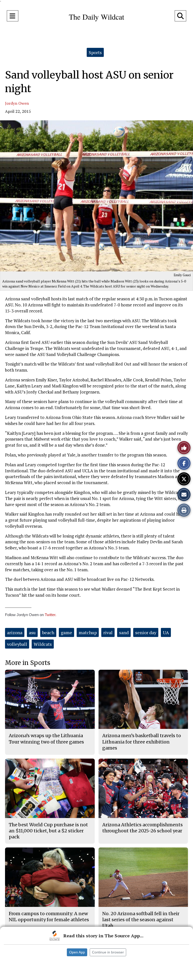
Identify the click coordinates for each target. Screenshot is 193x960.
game (66, 632)
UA (166, 632)
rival (108, 632)
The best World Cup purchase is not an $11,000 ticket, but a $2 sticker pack (48, 831)
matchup (88, 632)
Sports (95, 52)
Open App (77, 952)
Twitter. (50, 615)
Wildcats (43, 644)
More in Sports (27, 663)
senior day (145, 632)
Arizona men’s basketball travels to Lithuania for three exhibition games (141, 742)
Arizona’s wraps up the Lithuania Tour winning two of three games (46, 738)
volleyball (17, 644)
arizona (14, 632)
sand (124, 632)
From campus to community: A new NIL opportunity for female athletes (49, 916)
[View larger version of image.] (96, 195)
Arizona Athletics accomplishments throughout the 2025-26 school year (142, 828)
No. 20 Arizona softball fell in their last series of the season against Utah (140, 920)
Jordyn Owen (17, 103)
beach (48, 632)
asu (32, 632)
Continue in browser (108, 952)
